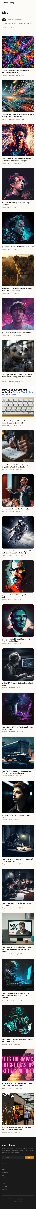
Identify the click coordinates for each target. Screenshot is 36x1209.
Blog (3, 1175)
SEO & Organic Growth (9, 23)
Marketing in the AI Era (25, 23)
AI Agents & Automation (14, 19)
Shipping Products (8, 27)
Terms (15, 1201)
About (3, 1167)
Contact (4, 1177)
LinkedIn (4, 1186)
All (4, 19)
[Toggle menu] (32, 2)
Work (3, 1169)
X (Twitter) (5, 1189)
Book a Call (5, 1172)
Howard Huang (8, 3)
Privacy (20, 1201)
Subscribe (29, 1157)
